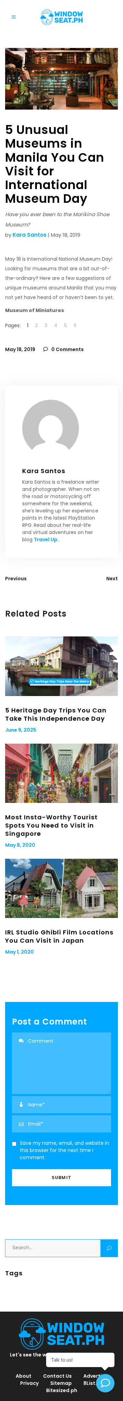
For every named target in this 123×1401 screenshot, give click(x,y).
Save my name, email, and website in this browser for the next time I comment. (64, 1150)
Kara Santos (29, 234)
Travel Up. (46, 539)
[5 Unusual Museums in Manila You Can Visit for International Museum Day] (61, 428)
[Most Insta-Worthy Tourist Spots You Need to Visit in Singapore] (61, 773)
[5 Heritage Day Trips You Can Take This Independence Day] (61, 666)
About (23, 1376)
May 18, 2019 (20, 349)
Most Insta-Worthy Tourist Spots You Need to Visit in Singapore (51, 825)
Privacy (29, 1383)
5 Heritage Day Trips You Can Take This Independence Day (56, 714)
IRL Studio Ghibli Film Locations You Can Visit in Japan (59, 936)
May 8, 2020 (20, 845)
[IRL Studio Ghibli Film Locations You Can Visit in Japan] (61, 888)
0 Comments (67, 349)
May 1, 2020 (19, 952)
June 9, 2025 (20, 730)
